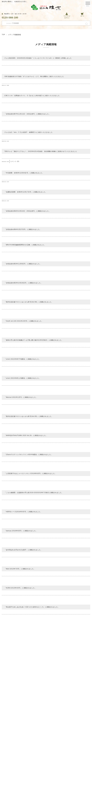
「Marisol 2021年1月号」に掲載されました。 (20, 397)
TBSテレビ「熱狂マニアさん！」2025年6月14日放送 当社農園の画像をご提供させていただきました (40, 151)
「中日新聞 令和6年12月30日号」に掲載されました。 (24, 173)
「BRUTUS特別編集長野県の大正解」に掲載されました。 (25, 245)
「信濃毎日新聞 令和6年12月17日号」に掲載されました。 (25, 192)
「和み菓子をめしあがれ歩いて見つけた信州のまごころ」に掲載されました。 (31, 607)
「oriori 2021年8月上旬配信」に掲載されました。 (22, 378)
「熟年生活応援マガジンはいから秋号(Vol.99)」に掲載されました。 (28, 302)
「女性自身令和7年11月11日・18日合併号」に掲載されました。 (27, 114)
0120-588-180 (10, 17)
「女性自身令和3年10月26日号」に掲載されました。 (23, 283)
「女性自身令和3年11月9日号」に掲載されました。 (22, 264)
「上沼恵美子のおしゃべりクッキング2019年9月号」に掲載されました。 (30, 473)
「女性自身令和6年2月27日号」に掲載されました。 (22, 229)
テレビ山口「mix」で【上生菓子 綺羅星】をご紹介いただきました (28, 132)
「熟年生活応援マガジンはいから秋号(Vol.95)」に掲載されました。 (28, 416)
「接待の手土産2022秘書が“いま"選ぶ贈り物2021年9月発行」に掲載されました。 (33, 340)
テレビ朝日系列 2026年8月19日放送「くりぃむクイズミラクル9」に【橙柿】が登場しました (38, 58)
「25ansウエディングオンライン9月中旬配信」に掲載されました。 (28, 454)
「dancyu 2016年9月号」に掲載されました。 (20, 531)
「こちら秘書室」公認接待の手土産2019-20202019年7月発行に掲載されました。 (33, 492)
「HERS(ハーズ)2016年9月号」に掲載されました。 (23, 512)
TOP (3, 34)
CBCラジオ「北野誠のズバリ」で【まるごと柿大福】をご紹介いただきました (32, 95)
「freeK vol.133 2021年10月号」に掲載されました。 (23, 321)
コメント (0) (14, 161)
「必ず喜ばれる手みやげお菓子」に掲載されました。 (23, 550)
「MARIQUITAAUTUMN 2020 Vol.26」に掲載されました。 (25, 435)
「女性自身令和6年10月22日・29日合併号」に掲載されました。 (27, 211)
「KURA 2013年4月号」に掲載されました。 (20, 588)
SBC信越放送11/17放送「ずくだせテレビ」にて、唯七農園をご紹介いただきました (34, 76)
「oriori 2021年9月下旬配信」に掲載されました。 (22, 359)
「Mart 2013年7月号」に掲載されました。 (19, 569)
